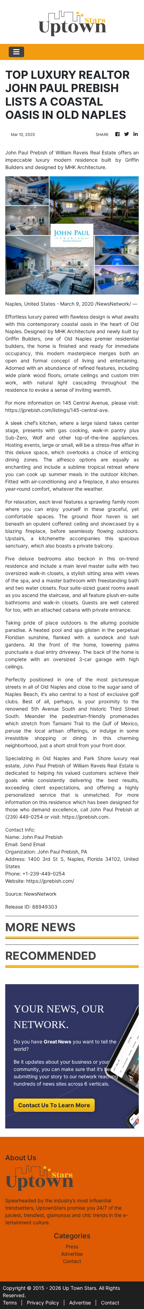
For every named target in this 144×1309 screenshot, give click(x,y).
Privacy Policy (43, 1303)
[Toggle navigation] (16, 52)
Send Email (32, 844)
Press (72, 1246)
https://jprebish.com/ (50, 881)
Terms (10, 1303)
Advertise (72, 1254)
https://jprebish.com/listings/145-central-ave (56, 410)
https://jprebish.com (85, 817)
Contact (72, 1261)
